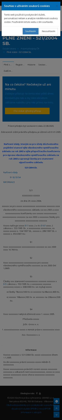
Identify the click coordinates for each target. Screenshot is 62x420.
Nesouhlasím (48, 31)
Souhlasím (30, 31)
